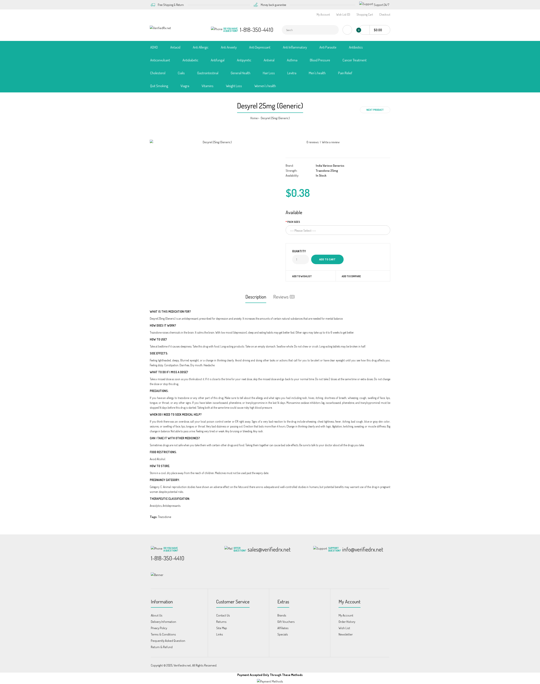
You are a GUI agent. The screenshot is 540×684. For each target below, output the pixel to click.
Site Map (221, 628)
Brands (281, 615)
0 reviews (312, 142)
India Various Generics (330, 166)
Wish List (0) (343, 14)
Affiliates (283, 628)
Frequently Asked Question (168, 641)
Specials (282, 634)
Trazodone (164, 517)
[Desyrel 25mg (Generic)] (215, 142)
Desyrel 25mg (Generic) (275, 118)
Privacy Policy (159, 628)
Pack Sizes (293, 221)
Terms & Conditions (163, 634)
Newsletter (346, 634)
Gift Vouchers (286, 622)
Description (255, 296)
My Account (323, 14)
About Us (156, 615)
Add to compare (351, 276)
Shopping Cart (364, 14)
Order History (347, 622)
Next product (375, 109)
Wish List (344, 628)
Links (219, 634)
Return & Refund (162, 647)
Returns (221, 622)
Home (254, 118)
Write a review (331, 142)
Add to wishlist (302, 276)
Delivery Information (163, 622)
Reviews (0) (284, 296)
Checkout (384, 14)
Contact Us (223, 615)
